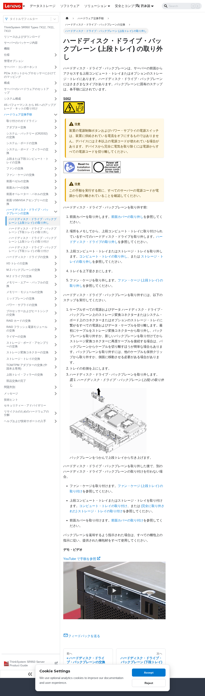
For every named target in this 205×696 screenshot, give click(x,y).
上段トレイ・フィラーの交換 (24, 374)
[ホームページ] (67, 18)
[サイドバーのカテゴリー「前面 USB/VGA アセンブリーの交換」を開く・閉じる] (55, 202)
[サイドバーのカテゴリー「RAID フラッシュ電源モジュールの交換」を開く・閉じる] (55, 328)
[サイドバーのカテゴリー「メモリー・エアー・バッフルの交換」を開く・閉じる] (55, 284)
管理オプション (14, 61)
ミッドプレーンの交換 (20, 298)
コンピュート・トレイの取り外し (103, 256)
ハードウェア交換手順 (18, 114)
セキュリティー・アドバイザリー (25, 405)
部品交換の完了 (16, 380)
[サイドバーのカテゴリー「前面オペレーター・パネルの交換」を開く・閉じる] (55, 194)
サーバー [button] (15, 6)
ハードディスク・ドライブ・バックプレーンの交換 (27, 211)
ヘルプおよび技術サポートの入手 (25, 421)
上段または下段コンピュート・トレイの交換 (27, 160)
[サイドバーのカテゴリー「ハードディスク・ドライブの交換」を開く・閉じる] (55, 257)
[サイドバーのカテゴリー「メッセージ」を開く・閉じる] (55, 393)
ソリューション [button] (95, 6)
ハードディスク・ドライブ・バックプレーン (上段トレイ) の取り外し (32, 220)
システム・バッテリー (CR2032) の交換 (27, 135)
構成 (7, 82)
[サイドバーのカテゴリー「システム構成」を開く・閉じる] (55, 99)
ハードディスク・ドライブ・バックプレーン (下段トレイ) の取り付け (32, 249)
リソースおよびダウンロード (22, 36)
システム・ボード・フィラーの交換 (27, 151)
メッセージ (11, 393)
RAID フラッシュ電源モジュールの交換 (26, 328)
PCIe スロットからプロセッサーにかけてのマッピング (30, 75)
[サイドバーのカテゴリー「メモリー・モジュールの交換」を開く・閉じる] (55, 292)
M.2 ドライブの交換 (19, 276)
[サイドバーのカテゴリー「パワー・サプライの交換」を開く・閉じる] (55, 305)
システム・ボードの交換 (21, 143)
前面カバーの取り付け (127, 520)
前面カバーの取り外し (127, 216)
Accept (149, 672)
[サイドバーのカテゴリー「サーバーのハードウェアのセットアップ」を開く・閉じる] (55, 91)
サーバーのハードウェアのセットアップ (26, 90)
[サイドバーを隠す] (30, 674)
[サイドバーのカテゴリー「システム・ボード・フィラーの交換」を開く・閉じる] (55, 151)
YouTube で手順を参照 (79, 559)
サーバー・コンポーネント (21, 67)
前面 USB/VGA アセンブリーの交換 (27, 202)
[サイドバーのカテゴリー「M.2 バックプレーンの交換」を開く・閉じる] (55, 270)
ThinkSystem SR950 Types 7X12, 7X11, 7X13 (29, 29)
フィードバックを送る (84, 636)
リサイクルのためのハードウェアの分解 (26, 413)
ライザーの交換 (16, 336)
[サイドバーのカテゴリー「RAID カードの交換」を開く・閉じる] (55, 321)
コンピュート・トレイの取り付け (103, 506)
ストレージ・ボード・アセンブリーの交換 (27, 344)
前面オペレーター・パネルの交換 (27, 194)
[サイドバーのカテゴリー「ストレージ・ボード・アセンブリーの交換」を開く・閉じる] (55, 344)
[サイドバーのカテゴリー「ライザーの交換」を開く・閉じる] (55, 336)
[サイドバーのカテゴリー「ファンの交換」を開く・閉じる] (55, 168)
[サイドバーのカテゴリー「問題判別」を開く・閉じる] (55, 387)
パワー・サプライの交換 (21, 304)
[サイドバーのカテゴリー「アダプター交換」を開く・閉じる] (55, 127)
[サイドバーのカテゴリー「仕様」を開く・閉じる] (55, 55)
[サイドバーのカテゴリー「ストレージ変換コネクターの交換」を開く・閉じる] (55, 352)
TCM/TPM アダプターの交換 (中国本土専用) (26, 366)
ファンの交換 (14, 168)
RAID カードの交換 (18, 320)
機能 (7, 48)
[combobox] (10, 19)
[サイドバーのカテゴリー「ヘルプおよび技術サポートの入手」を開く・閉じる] (55, 421)
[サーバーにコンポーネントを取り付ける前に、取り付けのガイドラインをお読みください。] (77, 172)
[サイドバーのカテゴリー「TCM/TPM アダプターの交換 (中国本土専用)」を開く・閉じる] (55, 367)
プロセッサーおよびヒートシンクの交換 (27, 312)
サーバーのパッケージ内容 (21, 42)
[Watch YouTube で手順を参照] (115, 590)
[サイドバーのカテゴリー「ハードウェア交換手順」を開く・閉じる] (55, 114)
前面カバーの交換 (17, 187)
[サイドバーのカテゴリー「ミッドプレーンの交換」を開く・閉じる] (55, 298)
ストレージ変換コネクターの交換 (27, 352)
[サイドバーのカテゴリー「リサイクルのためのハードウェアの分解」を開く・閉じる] (55, 413)
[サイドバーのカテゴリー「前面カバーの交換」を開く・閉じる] (55, 188)
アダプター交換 (16, 127)
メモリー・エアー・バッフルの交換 (27, 284)
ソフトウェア (69, 6)
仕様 (7, 54)
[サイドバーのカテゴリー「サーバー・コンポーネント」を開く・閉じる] (55, 67)
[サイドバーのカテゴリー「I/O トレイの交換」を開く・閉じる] (55, 263)
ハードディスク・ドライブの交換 (27, 257)
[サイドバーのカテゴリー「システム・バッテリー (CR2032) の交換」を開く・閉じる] (55, 135)
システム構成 (12, 98)
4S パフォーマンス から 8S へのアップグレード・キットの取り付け (30, 106)
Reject (149, 683)
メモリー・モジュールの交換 (24, 292)
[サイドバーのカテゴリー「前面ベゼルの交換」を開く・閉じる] (55, 181)
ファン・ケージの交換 (20, 174)
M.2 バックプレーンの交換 (23, 269)
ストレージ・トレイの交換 (23, 358)
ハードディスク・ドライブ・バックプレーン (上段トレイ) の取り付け (32, 239)
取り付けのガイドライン (21, 120)
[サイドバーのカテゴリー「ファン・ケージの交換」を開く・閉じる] (55, 175)
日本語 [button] (145, 6)
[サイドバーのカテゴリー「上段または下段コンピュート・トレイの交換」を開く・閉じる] (55, 160)
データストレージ (42, 6)
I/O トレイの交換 (17, 263)
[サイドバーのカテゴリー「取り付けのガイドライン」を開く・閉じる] (55, 121)
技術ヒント (11, 399)
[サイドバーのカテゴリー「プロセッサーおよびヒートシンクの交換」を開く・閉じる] (55, 313)
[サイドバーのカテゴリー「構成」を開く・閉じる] (55, 83)
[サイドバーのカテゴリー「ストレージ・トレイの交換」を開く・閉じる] (55, 359)
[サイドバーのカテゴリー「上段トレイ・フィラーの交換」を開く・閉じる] (55, 375)
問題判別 (9, 387)
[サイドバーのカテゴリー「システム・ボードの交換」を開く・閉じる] (55, 143)
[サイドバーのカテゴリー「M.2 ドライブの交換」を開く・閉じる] (55, 276)
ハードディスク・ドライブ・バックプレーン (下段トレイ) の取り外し (32, 230)
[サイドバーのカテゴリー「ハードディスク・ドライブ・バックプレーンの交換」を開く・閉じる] (55, 211)
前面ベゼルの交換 (17, 181)
